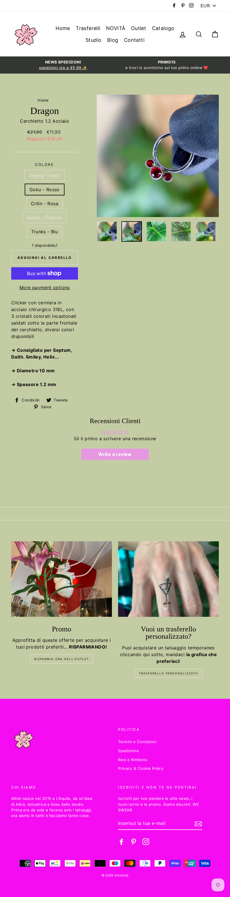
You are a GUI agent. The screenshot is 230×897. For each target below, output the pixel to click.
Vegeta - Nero (44, 175)
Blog (112, 40)
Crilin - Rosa (44, 203)
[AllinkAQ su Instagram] (145, 841)
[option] (63, 65)
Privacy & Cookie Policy (141, 768)
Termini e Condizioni (137, 741)
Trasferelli (88, 28)
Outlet (138, 28)
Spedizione (128, 750)
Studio (93, 40)
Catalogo (163, 28)
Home (63, 28)
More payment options (44, 287)
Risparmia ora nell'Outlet (61, 659)
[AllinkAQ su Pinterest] (133, 841)
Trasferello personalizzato (168, 673)
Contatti (134, 40)
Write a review (115, 454)
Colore (44, 165)
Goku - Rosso (44, 189)
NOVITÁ (115, 28)
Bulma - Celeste (44, 217)
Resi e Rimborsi (132, 759)
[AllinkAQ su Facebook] (121, 841)
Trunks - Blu (44, 231)
